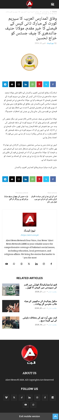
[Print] (12, 84)
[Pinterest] (39, 84)
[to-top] (55, 415)
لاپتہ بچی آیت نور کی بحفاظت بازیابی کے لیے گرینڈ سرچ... (40, 319)
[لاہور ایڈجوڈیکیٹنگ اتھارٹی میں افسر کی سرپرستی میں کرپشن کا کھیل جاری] (10, 289)
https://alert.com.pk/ (30, 235)
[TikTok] (22, 397)
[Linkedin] (26, 84)
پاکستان (45, 11)
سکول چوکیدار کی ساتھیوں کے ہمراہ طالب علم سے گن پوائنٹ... (40, 302)
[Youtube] (6, 264)
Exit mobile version (29, 416)
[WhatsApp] (33, 84)
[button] (52, 4)
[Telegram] (5, 84)
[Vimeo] (6, 397)
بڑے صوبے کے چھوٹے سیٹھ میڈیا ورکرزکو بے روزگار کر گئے (16, 198)
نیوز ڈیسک (50, 43)
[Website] (21, 264)
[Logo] (29, 364)
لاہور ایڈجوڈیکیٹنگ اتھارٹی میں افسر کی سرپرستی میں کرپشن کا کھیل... (40, 286)
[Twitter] (46, 84)
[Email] (19, 84)
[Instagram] (44, 264)
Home (54, 11)
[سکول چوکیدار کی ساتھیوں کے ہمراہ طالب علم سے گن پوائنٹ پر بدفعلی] (10, 306)
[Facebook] (53, 84)
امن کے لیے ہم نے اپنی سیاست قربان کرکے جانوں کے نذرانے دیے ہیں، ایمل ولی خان (44, 199)
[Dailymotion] (53, 397)
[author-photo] (29, 226)
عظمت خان (52, 291)
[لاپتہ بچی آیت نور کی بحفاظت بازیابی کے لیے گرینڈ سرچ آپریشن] (10, 323)
